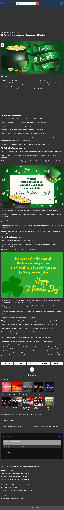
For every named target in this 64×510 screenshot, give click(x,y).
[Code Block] (20, 447)
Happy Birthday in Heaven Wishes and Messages (14, 496)
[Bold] (4, 447)
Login (59, 436)
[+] (26, 446)
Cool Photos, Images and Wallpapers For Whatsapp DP (16, 479)
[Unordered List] (15, 447)
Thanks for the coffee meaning (9, 487)
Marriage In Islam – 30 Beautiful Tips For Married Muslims (16, 484)
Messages (9, 32)
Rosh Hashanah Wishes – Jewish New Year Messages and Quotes (18, 482)
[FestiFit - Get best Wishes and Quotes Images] (7, 3)
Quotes (13, 32)
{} (23, 446)
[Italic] (6, 447)
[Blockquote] (17, 447)
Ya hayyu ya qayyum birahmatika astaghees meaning (15, 476)
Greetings (3, 32)
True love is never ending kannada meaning (12, 498)
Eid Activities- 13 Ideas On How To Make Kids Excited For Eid (17, 490)
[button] (61, 3)
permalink (38, 414)
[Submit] (37, 3)
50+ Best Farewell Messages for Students (12, 493)
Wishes (17, 32)
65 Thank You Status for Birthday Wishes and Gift (47, 426)
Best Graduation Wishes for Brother (13, 426)
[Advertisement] (32, 21)
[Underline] (9, 447)
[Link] (22, 447)
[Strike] (11, 447)
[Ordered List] (13, 447)
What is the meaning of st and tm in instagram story (15, 473)
